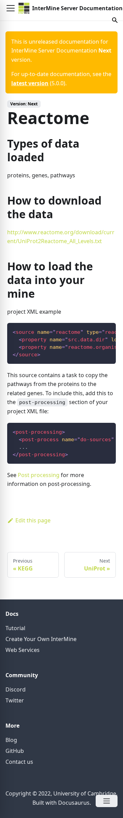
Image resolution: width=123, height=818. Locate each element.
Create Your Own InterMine (41, 639)
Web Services (22, 650)
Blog (11, 740)
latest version (30, 83)
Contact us (19, 761)
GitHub (14, 751)
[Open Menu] (107, 801)
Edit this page (33, 520)
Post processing (38, 475)
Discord (15, 689)
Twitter (14, 700)
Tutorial (15, 628)
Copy (105, 330)
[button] (10, 8)
